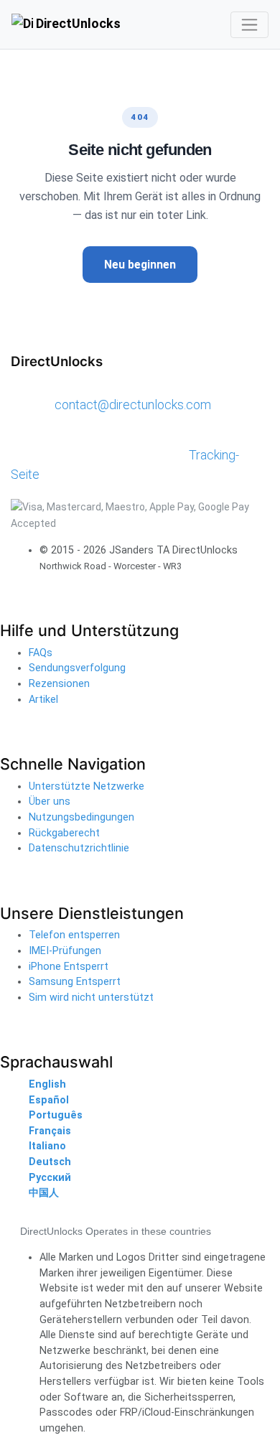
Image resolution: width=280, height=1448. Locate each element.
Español (49, 1100)
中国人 (44, 1193)
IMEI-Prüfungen (65, 951)
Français (50, 1131)
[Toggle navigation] (249, 24)
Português (56, 1115)
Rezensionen (59, 684)
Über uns (49, 801)
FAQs (40, 653)
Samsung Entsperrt (75, 982)
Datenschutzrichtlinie (79, 848)
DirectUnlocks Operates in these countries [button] (115, 1231)
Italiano (47, 1146)
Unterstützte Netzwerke (86, 786)
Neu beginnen (140, 264)
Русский (50, 1178)
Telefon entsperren (74, 935)
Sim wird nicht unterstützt (91, 997)
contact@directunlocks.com (133, 404)
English (47, 1084)
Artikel (43, 699)
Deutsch (50, 1162)
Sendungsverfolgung (77, 668)
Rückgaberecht (64, 833)
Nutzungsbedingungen (81, 817)
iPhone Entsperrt (68, 967)
